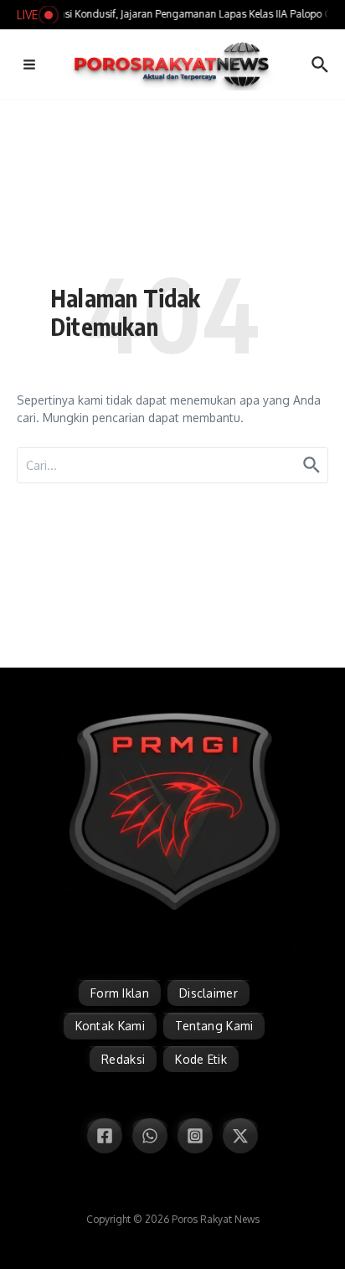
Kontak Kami (110, 1026)
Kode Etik (201, 1059)
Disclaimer (208, 993)
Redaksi (123, 1059)
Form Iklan (119, 993)
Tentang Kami (214, 1026)
